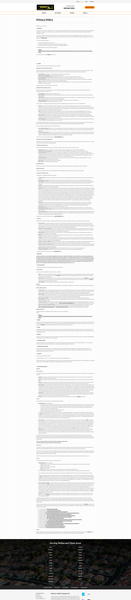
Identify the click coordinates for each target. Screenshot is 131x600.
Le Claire (50, 565)
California (40, 49)
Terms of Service (44, 38)
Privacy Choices (57, 251)
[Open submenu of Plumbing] (76, 13)
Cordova (50, 557)
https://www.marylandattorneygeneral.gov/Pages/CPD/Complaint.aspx (59, 514)
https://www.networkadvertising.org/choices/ (46, 307)
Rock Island (51, 578)
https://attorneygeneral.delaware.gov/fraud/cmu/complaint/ (57, 511)
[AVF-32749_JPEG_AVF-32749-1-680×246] (45, 4)
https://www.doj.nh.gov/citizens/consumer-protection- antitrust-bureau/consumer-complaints (65, 519)
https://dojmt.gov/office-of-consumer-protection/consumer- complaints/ (59, 517)
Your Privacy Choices (58, 137)
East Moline (80, 560)
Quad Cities (51, 576)
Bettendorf (51, 549)
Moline (50, 568)
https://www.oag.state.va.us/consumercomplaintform (55, 527)
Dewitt (50, 560)
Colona (80, 555)
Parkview (80, 570)
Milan (80, 565)
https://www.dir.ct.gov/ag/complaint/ (54, 510)
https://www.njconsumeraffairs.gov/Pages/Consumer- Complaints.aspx (59, 521)
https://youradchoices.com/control (62, 307)
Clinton (50, 555)
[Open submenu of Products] (89, 13)
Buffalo (80, 552)
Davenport (80, 557)
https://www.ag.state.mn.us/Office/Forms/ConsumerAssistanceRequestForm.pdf (61, 515)
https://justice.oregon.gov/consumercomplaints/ (54, 522)
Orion (51, 570)
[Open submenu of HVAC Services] (63, 13)
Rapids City (80, 576)
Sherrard (80, 578)
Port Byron (51, 573)
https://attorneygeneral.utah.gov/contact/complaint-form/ (55, 526)
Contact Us (49, 54)
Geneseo (80, 563)
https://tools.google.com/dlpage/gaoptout (66, 303)
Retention (78, 396)
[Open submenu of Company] (48, 13)
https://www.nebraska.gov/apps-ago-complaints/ (55, 518)
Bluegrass (50, 552)
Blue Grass (80, 549)
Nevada (39, 52)
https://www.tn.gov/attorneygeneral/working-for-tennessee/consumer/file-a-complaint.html (63, 523)
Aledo (51, 547)
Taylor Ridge (50, 581)
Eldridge (50, 563)
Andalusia (80, 547)
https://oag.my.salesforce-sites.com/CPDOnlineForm (54, 524)
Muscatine (80, 568)
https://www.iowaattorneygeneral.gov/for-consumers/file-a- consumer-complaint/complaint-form (62, 513)
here (41, 413)
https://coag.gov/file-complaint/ (52, 509)
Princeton (80, 573)
